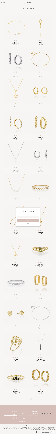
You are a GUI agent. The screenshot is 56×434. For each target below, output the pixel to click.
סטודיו (24, 423)
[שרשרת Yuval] (16, 154)
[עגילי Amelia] (16, 122)
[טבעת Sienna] (40, 249)
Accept (28, 432)
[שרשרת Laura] (40, 218)
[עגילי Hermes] (40, 281)
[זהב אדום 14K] (38, 230)
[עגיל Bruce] (40, 27)
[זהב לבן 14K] (39, 40)
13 (28, 399)
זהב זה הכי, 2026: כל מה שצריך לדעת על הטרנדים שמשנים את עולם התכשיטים (32, 419)
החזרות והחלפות (22, 415)
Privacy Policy (32, 429)
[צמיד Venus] (40, 59)
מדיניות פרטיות (22, 416)
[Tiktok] (30, 223)
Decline (9, 432)
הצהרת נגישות (22, 419)
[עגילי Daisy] (16, 313)
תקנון (24, 418)
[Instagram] (28, 223)
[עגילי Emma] (40, 122)
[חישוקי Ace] (40, 91)
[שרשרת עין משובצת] (16, 249)
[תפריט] (55, 2)
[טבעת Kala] (16, 344)
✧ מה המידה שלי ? (35, 413)
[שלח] (4, 414)
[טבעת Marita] (16, 376)
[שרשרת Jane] (40, 344)
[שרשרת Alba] (16, 186)
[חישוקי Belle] (16, 59)
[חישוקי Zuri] (40, 154)
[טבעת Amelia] (40, 186)
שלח (28, 220)
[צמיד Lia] (16, 27)
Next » (31, 399)
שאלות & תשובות (22, 421)
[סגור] (39, 209)
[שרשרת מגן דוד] (16, 91)
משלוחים (23, 413)
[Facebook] (26, 223)
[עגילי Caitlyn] (40, 376)
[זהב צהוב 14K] (41, 40)
